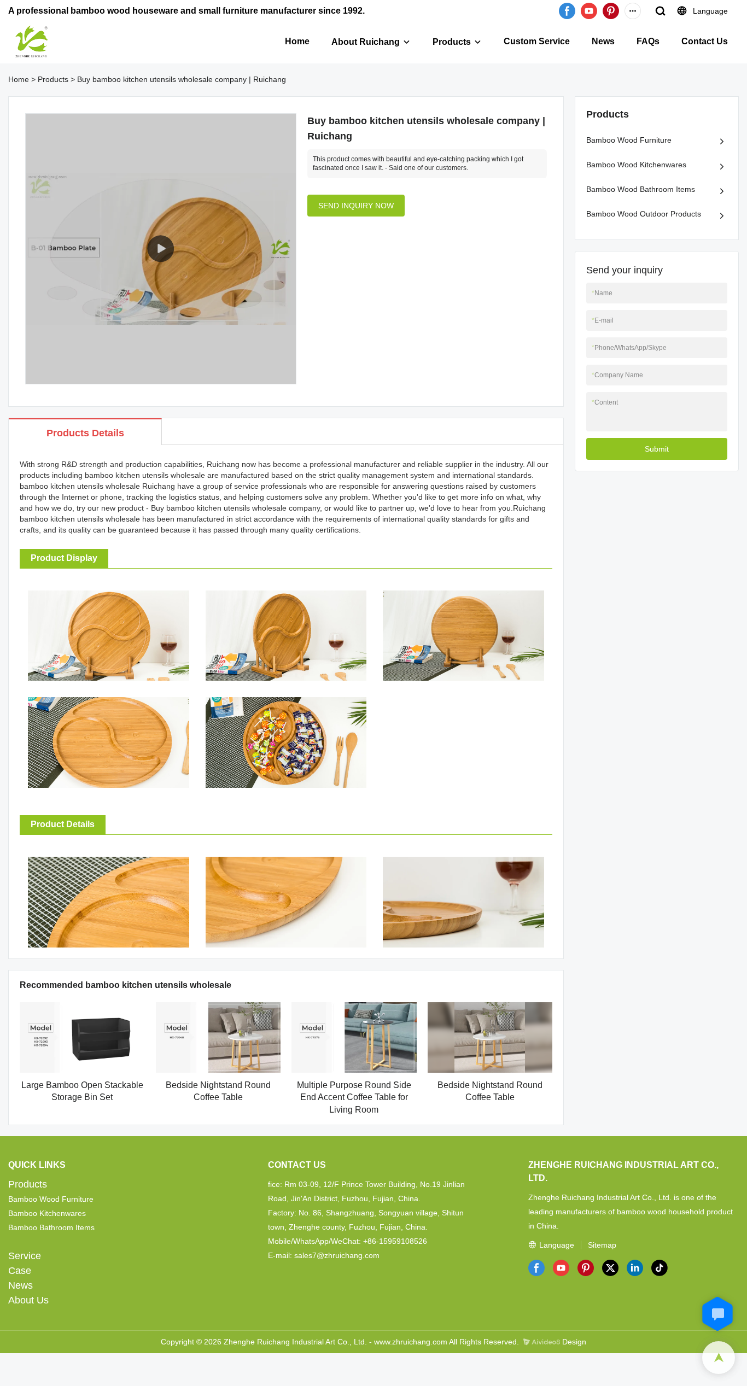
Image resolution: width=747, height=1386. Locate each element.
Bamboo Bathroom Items (51, 1227)
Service (24, 1255)
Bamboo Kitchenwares (47, 1213)
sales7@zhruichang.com (337, 1255)
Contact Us (704, 41)
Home (297, 41)
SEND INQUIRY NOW (356, 205)
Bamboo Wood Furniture (629, 140)
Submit (657, 449)
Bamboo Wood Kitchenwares (636, 164)
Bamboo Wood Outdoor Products (643, 213)
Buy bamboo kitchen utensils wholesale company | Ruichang (181, 79)
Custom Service (537, 41)
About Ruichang (365, 41)
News (603, 41)
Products (452, 41)
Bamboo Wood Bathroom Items (640, 189)
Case (19, 1270)
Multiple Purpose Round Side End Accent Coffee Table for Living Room (354, 1097)
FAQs (648, 41)
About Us (28, 1300)
